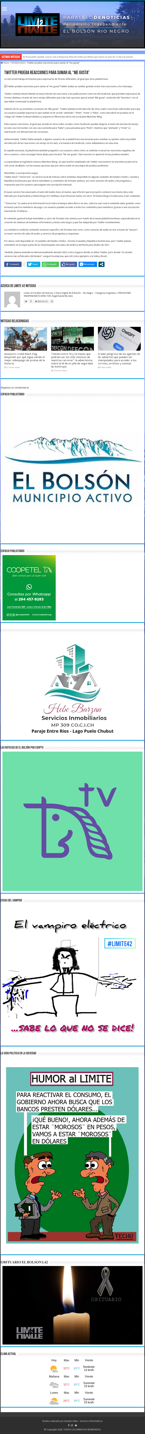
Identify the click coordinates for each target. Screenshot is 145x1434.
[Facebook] (69, 1425)
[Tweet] (33, 264)
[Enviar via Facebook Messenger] (88, 264)
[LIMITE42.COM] (72, 24)
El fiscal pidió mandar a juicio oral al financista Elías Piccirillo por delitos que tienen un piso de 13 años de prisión (78, 56)
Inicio (6, 62)
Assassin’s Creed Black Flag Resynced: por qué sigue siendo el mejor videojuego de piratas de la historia (24, 358)
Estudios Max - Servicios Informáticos (83, 1421)
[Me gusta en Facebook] (68, 264)
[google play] (76, 1425)
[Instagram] (72, 1425)
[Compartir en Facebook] (13, 264)
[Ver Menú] (4, 9)
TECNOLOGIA (18, 62)
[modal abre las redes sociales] (101, 264)
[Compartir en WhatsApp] (50, 264)
